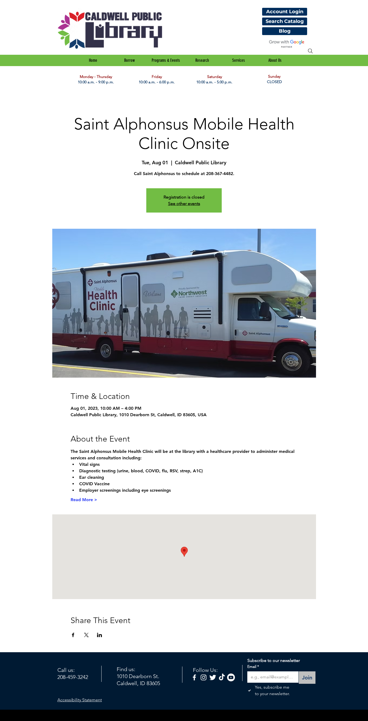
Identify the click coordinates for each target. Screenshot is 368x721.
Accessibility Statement (79, 699)
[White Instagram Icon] (203, 677)
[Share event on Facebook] (73, 635)
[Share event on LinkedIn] (99, 635)
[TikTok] (222, 677)
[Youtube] (231, 677)
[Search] (310, 51)
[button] (129, 60)
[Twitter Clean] (213, 677)
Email (253, 666)
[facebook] (194, 677)
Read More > (84, 499)
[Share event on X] (86, 635)
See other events (184, 203)
